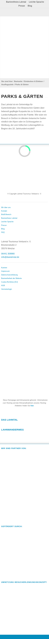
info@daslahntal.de (10, 257)
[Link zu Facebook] (3, 424)
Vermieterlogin (6, 289)
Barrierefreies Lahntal (9, 218)
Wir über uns (6, 207)
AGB (3, 285)
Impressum (5, 271)
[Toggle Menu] (24, 12)
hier (32, 406)
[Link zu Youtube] (18, 424)
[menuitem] (16, 2)
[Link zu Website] (18, 435)
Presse (21, 6)
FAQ (3, 232)
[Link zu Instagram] (11, 424)
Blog (30, 6)
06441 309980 (8, 254)
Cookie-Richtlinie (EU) (9, 282)
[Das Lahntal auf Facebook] (34, 637)
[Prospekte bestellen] (24, 637)
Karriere (4, 268)
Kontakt (4, 211)
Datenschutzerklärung (9, 275)
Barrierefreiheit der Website (11, 278)
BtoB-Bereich (6, 214)
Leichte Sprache (7, 222)
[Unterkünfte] (5, 637)
